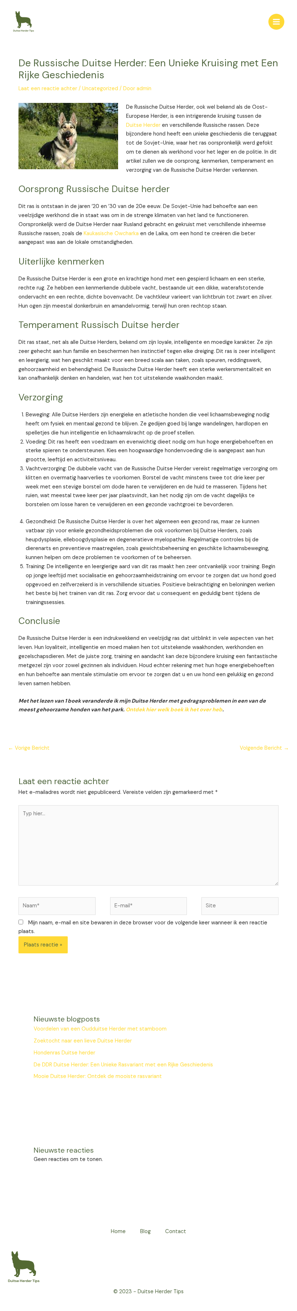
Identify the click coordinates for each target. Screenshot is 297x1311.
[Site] (240, 907)
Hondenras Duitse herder (64, 1052)
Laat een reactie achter (47, 88)
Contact (175, 1231)
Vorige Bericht (29, 748)
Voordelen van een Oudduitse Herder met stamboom (100, 1028)
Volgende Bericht (264, 748)
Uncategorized (100, 88)
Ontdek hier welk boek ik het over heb (174, 709)
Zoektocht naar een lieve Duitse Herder (83, 1040)
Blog (145, 1231)
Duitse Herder (143, 125)
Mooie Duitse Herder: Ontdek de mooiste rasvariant (98, 1076)
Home (118, 1231)
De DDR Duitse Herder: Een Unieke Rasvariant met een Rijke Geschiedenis (123, 1064)
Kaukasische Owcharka (111, 233)
